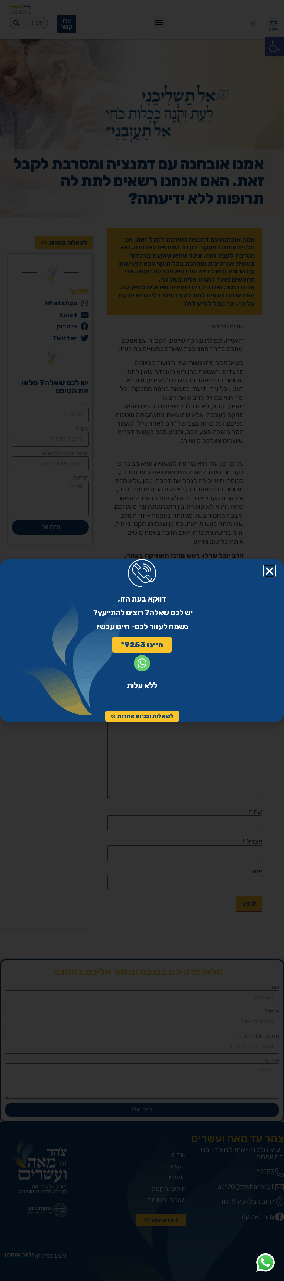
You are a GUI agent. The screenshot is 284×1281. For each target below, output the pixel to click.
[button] (269, 571)
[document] (142, 640)
